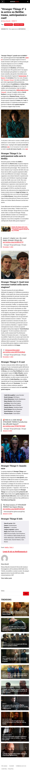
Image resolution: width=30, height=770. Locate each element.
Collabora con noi (21, 766)
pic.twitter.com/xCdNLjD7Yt (13, 242)
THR (10, 547)
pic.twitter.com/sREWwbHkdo (14, 352)
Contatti (11, 766)
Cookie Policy (4, 768)
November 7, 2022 (8, 247)
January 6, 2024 (7, 513)
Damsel (3, 92)
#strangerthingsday (12, 350)
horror (3, 78)
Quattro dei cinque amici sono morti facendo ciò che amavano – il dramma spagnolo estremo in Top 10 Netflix (20, 228)
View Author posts (6, 578)
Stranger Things (18, 24)
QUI (8, 147)
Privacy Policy (10, 768)
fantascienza (22, 76)
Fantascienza (8, 24)
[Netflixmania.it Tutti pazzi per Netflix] (15, 1)
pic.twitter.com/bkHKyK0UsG (14, 509)
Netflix (7, 547)
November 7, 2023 (8, 357)
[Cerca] (27, 1)
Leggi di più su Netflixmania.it (15, 551)
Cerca (2, 591)
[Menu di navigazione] (2, 1)
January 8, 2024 (7, 431)
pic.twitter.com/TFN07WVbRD (14, 426)
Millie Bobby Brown (22, 90)
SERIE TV (14, 21)
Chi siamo (4, 766)
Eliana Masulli (6, 21)
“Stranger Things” (8, 80)
